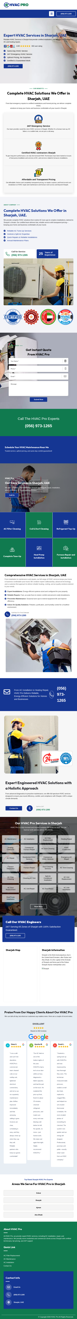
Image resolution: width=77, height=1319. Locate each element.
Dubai (38, 1193)
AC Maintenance (11, 839)
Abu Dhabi (39, 1215)
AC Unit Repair (29, 889)
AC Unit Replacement (66, 878)
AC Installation (29, 839)
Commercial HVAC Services (47, 858)
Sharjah (38, 1200)
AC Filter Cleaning (10, 878)
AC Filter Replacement (48, 839)
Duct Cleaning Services (48, 867)
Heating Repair (66, 839)
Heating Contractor (10, 848)
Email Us (17, 1287)
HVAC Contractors (66, 848)
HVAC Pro (54, 1317)
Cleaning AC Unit (29, 878)
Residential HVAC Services (29, 858)
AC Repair (10, 858)
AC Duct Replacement (10, 888)
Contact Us (14, 808)
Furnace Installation (10, 867)
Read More (38, 906)
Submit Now (38, 399)
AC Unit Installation (66, 888)
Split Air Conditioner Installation (48, 878)
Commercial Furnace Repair (29, 848)
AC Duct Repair (47, 889)
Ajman (38, 1207)
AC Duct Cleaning (47, 848)
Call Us (12, 495)
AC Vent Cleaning (66, 868)
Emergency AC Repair (66, 858)
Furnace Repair (29, 868)
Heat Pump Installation (11, 898)
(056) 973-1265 (66, 14)
